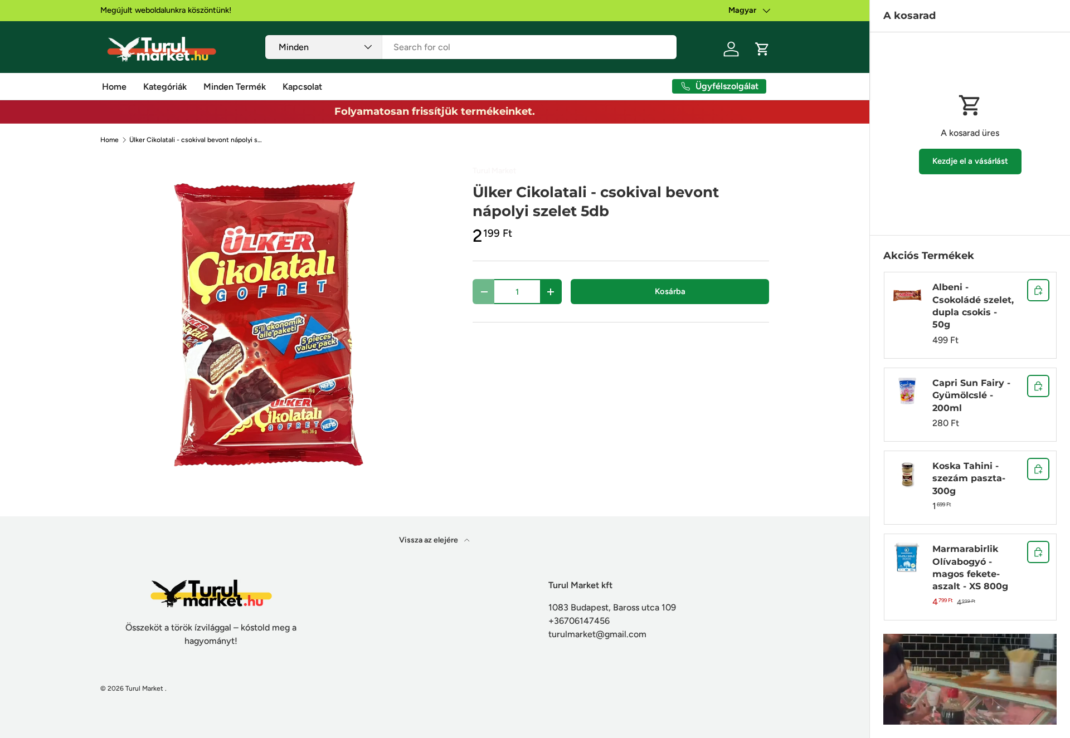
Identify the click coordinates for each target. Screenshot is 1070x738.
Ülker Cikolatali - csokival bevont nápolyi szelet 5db (196, 139)
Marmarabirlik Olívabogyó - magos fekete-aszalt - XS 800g (970, 568)
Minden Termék (234, 86)
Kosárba (670, 291)
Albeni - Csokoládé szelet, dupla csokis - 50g (973, 306)
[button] (762, 49)
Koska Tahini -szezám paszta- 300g (968, 478)
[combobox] (471, 47)
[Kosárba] (1038, 290)
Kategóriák (165, 86)
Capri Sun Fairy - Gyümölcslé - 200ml (971, 395)
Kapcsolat (302, 86)
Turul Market (494, 170)
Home (114, 86)
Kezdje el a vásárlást (970, 161)
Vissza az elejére (429, 540)
